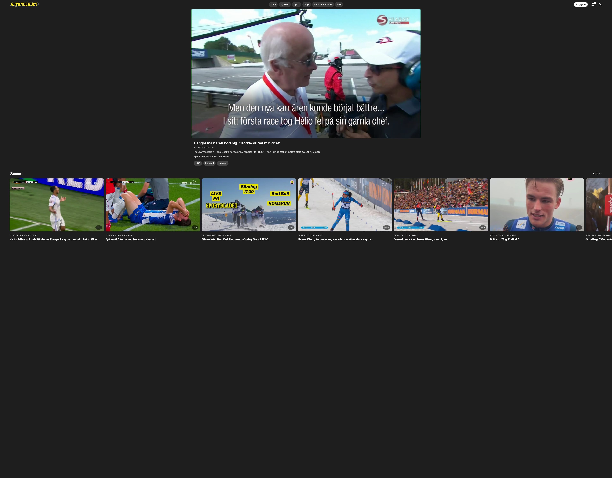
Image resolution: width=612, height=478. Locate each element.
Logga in (581, 4)
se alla (597, 173)
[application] (306, 73)
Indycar (222, 163)
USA (198, 163)
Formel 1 (209, 163)
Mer (339, 4)
